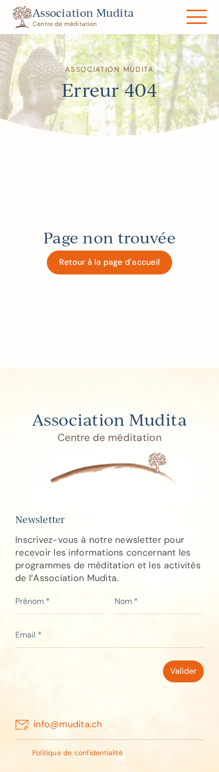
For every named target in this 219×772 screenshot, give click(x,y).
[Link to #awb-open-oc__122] (196, 17)
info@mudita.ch (68, 724)
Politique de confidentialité (77, 752)
